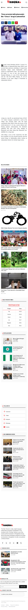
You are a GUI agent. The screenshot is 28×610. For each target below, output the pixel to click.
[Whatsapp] (13, 543)
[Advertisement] (14, 53)
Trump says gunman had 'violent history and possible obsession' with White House (19, 484)
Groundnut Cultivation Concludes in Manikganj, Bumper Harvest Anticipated (13, 207)
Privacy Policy (4, 606)
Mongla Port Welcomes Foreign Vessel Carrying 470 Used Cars (19, 366)
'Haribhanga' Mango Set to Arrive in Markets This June (13, 269)
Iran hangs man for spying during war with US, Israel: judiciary (18, 475)
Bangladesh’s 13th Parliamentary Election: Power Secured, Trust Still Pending (18, 562)
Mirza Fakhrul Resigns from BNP (18, 339)
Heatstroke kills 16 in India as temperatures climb (18, 450)
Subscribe (23, 586)
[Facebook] (2, 543)
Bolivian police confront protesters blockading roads (18, 458)
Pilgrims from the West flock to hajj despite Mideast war (18, 441)
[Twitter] (6, 543)
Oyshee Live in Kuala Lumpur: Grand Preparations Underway (19, 375)
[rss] (21, 543)
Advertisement (12, 606)
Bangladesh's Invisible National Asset (16, 552)
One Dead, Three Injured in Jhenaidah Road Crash (12, 290)
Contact (3, 605)
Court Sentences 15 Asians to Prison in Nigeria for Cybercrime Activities (19, 357)
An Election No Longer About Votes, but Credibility (18, 569)
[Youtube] (17, 543)
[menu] (1, 2)
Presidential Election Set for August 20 (18, 347)
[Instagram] (10, 543)
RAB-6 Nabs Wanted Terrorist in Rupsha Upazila (14, 228)
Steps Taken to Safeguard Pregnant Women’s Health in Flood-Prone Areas (13, 186)
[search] (26, 2)
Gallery (7, 605)
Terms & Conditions (14, 605)
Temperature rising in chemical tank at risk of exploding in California (19, 466)
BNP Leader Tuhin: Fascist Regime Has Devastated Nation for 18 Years (11, 248)
